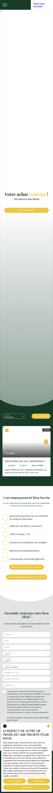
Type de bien (8, 659)
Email (6, 647)
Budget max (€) (11, 672)
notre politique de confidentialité (32, 776)
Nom (6, 641)
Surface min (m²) (12, 679)
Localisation (8, 665)
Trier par (7, 415)
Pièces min (9, 685)
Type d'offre (8, 652)
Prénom (7, 634)
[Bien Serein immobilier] (42, 5)
